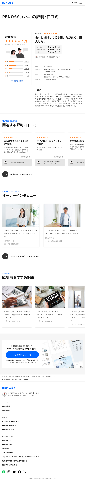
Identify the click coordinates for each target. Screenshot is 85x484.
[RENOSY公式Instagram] (9, 471)
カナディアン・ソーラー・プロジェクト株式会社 (52, 163)
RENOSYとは (7, 444)
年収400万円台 (19, 162)
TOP (3, 376)
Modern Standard (9, 421)
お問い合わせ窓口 (8, 452)
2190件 (26, 62)
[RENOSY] (42, 387)
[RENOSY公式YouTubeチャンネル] (14, 471)
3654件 (26, 65)
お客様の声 (26, 376)
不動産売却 (6, 410)
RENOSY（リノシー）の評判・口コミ (44, 376)
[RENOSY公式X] (24, 471)
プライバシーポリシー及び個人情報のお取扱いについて (22, 457)
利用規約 (5, 448)
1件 (28, 76)
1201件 (26, 69)
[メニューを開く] (80, 3)
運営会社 (5, 440)
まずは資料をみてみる (22, 354)
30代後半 (42, 57)
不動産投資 (6, 406)
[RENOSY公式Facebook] (19, 471)
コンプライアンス (8, 465)
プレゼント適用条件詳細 (16, 363)
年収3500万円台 (53, 161)
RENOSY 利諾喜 (8, 425)
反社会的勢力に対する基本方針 (13, 461)
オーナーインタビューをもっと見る (25, 256)
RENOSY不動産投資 (14, 376)
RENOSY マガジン (9, 429)
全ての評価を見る (17, 81)
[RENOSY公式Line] (3, 471)
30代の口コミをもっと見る (21, 174)
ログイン (74, 3)
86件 (27, 72)
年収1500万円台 (53, 57)
